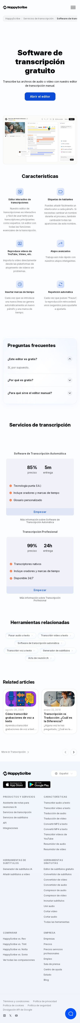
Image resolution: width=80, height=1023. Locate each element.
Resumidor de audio (55, 844)
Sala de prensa (52, 964)
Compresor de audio (55, 890)
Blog (46, 979)
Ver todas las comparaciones (19, 960)
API (5, 822)
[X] (10, 1015)
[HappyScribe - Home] (15, 7)
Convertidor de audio (55, 884)
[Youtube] (16, 1015)
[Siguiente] (73, 752)
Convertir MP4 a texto (56, 829)
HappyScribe (12, 18)
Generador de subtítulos (56, 650)
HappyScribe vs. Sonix (15, 954)
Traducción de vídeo (55, 818)
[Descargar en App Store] (14, 784)
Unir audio (49, 906)
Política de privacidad (45, 1001)
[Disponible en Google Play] (39, 784)
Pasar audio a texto (19, 635)
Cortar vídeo (50, 911)
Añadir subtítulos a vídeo (16, 874)
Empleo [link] (48, 958)
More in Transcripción (13, 752)
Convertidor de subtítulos (58, 874)
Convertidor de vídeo (55, 879)
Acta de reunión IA (38, 658)
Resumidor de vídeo (55, 849)
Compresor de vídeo (55, 895)
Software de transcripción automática (38, 643)
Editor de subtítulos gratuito (59, 869)
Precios (48, 944)
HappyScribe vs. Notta (15, 949)
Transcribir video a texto (54, 635)
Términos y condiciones (16, 1001)
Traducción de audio (55, 813)
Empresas (49, 938)
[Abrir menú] (73, 7)
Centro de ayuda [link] (53, 969)
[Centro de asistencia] (70, 1013)
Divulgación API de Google (17, 1009)
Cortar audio (50, 916)
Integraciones (10, 828)
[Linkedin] (4, 1015)
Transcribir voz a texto (19, 650)
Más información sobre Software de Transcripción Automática (40, 521)
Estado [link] (47, 974)
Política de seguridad (39, 1005)
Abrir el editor (40, 96)
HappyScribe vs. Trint (14, 944)
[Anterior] (65, 752)
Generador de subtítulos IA (17, 869)
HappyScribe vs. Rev (14, 938)
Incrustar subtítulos (54, 900)
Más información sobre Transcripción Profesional (40, 599)
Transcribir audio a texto (57, 802)
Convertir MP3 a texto (56, 824)
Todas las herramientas (56, 922)
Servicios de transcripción (38, 18)
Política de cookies (13, 1005)
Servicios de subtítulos (15, 817)
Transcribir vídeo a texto (57, 808)
